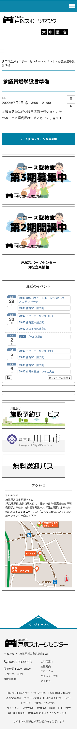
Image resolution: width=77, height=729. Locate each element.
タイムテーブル (49, 676)
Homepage (10, 678)
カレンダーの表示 (59, 377)
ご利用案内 (46, 661)
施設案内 (45, 666)
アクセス (45, 681)
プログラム (46, 671)
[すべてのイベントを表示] (71, 98)
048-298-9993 (20, 661)
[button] (71, 106)
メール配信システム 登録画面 (38, 139)
